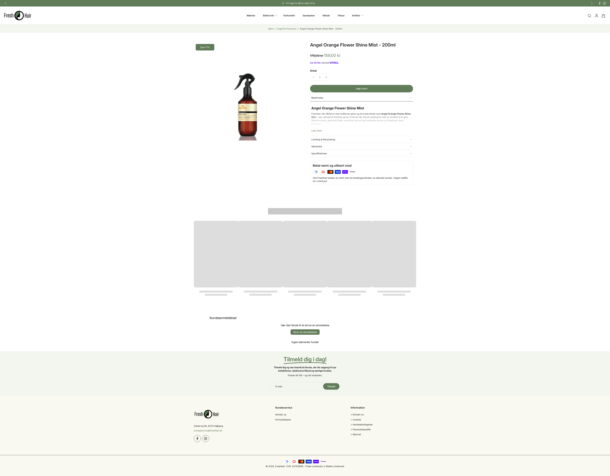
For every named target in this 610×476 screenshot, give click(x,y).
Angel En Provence (286, 28)
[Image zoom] (247, 95)
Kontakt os (280, 414)
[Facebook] (599, 3)
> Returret (356, 434)
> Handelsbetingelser (362, 424)
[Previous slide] (5, 3)
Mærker (251, 15)
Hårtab (326, 15)
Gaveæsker (309, 15)
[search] (589, 16)
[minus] (313, 77)
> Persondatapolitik (361, 429)
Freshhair (280, 466)
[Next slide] (592, 3)
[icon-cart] (603, 16)
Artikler (356, 15)
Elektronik (268, 15)
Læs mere (316, 130)
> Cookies (356, 419)
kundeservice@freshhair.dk (208, 430)
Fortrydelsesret (283, 419)
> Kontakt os (357, 414)
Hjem (270, 28)
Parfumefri (289, 15)
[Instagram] (604, 3)
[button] (361, 88)
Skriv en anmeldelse (305, 332)
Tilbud (340, 15)
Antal (313, 70)
